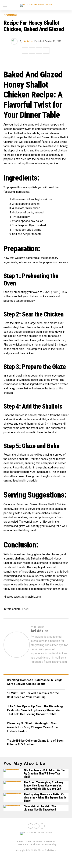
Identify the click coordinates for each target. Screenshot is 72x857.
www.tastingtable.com (27, 596)
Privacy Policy (49, 844)
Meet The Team (34, 841)
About (20, 841)
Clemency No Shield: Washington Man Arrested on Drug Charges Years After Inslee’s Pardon (33, 727)
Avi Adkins (28, 41)
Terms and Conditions (29, 844)
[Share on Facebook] (25, 50)
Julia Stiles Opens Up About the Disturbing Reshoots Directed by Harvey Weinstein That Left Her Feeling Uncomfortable (35, 710)
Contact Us (49, 841)
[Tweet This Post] (32, 50)
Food (25, 609)
